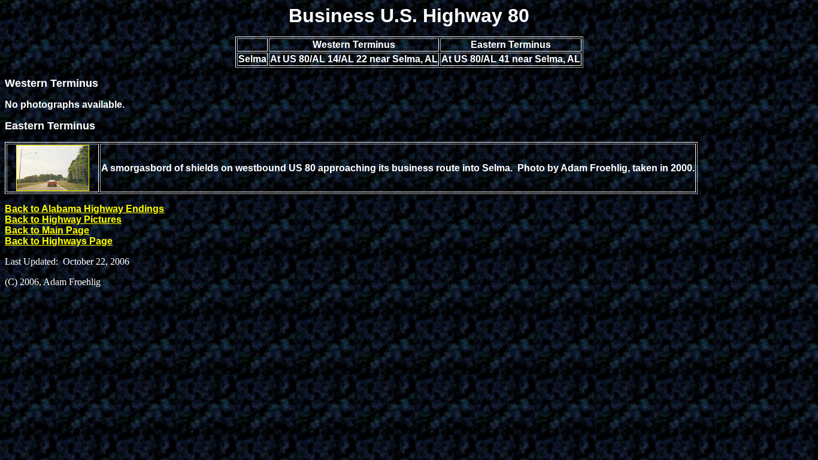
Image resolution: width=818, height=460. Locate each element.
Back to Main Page (47, 230)
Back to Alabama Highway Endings (84, 209)
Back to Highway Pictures (63, 219)
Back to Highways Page (59, 241)
